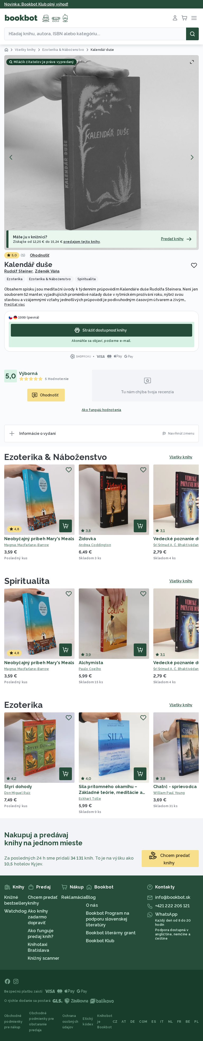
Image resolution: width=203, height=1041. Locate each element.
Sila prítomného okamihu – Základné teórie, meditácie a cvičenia (110, 792)
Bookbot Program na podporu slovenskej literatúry (107, 919)
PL (196, 1022)
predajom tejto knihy (81, 242)
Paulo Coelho (90, 669)
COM (143, 1022)
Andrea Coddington (95, 545)
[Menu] (194, 18)
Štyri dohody (18, 786)
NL (170, 1022)
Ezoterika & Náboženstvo (55, 457)
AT (124, 1022)
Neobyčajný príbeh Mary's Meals (39, 538)
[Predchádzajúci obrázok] (11, 157)
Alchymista (91, 662)
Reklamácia (73, 897)
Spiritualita (27, 581)
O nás (92, 905)
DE (132, 1022)
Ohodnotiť (39, 255)
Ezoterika (23, 705)
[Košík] (184, 18)
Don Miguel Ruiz (17, 793)
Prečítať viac (14, 304)
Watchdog (15, 911)
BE (188, 1022)
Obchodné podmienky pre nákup (13, 1021)
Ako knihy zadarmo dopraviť (38, 917)
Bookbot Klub (100, 940)
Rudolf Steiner (18, 271)
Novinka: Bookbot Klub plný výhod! (36, 4)
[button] (101, 152)
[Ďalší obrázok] (192, 157)
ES (153, 1022)
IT (162, 1022)
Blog (91, 897)
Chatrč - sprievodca (175, 786)
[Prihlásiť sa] (175, 18)
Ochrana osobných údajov (70, 1021)
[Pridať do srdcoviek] (194, 265)
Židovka (87, 538)
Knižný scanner (43, 958)
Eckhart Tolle (90, 799)
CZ (115, 1022)
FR (179, 1022)
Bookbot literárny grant (111, 932)
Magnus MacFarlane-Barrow (26, 545)
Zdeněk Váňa (47, 271)
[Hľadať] (192, 34)
